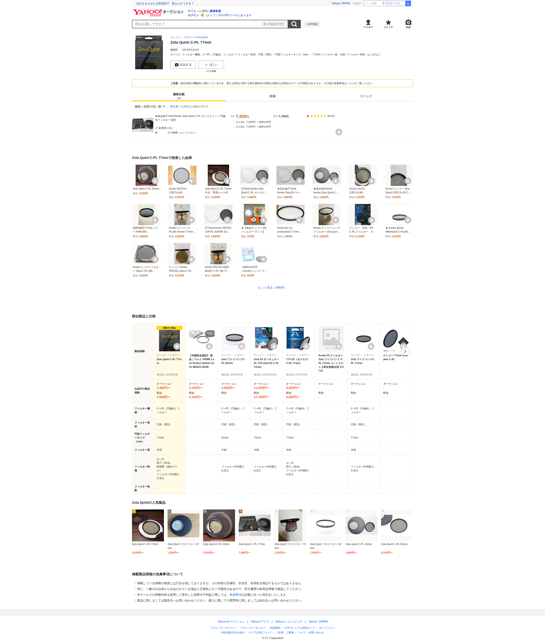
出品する (186, 64)
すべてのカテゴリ (273, 24)
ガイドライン (326, 627)
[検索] (408, 3)
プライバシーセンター (253, 627)
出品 (408, 27)
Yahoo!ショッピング (288, 621)
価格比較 (179, 96)
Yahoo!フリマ (260, 621)
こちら (350, 83)
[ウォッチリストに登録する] (177, 346)
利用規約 (275, 627)
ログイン (193, 15)
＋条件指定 (311, 24)
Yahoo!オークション (231, 621)
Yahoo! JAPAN (341, 3)
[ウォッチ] (339, 132)
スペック (366, 96)
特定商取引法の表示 (232, 632)
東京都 (174, 106)
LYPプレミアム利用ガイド (300, 627)
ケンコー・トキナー (181, 37)
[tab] (179, 96)
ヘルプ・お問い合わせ (311, 632)
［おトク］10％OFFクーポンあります (228, 15)
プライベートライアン (395, 3)
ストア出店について (260, 632)
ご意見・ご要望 (285, 632)
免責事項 (235, 594)
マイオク (368, 27)
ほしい (213, 64)
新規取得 (215, 11)
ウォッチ (388, 27)
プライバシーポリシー (223, 627)
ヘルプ (357, 3)
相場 (272, 96)
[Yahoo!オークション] (159, 10)
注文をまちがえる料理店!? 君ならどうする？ (165, 3)
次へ (405, 351)
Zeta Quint (202, 37)
